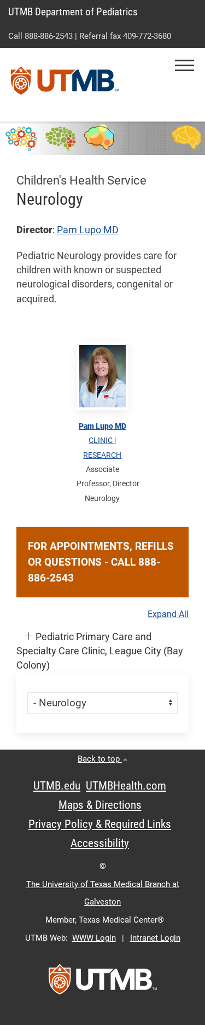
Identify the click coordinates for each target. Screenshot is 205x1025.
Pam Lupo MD (88, 229)
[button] (184, 65)
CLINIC (101, 440)
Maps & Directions (100, 804)
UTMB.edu (56, 785)
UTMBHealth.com (126, 785)
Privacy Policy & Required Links (99, 824)
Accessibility (100, 843)
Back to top (100, 759)
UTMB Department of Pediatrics (73, 11)
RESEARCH (102, 455)
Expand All (168, 614)
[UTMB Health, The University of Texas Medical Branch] (102, 983)
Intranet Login (155, 938)
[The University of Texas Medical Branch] (65, 85)
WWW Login (94, 938)
